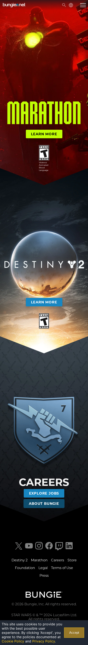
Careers (57, 560)
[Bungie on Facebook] (49, 549)
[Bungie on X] (19, 549)
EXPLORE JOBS (44, 493)
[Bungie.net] (44, 595)
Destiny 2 (20, 560)
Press (44, 576)
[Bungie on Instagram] (39, 549)
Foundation (25, 568)
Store (72, 560)
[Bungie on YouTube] (29, 549)
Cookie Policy (13, 641)
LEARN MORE (44, 134)
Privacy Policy (43, 641)
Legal (43, 568)
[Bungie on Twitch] (59, 549)
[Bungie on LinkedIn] (69, 549)
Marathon (39, 560)
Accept (74, 632)
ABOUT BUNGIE (44, 504)
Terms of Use (62, 568)
